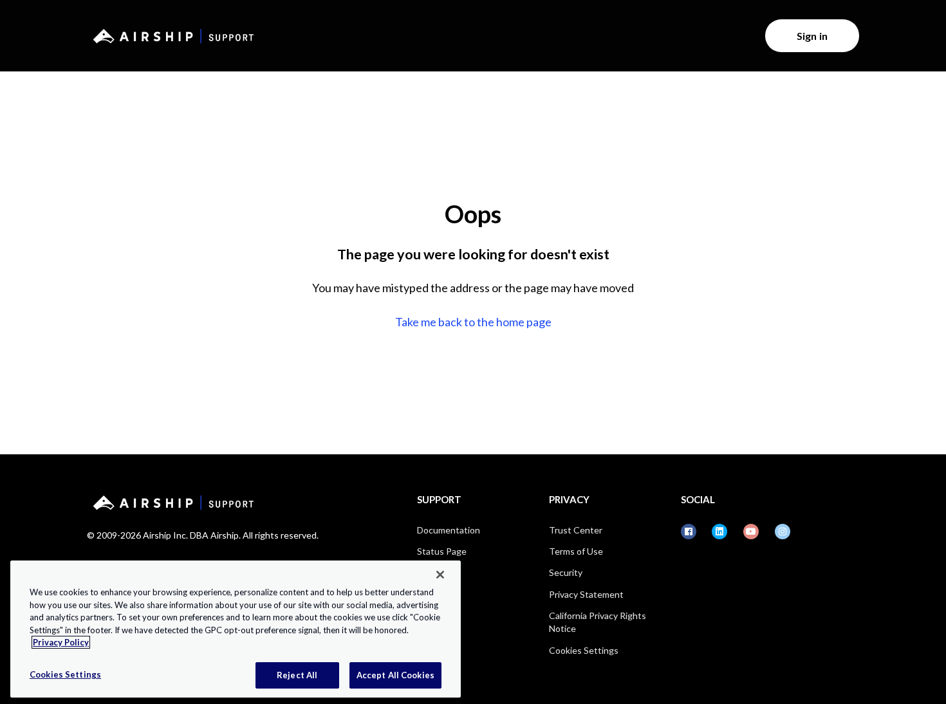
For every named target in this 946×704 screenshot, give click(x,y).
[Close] (440, 574)
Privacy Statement (586, 594)
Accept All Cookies (395, 674)
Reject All (297, 674)
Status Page (442, 551)
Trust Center (575, 529)
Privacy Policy (61, 642)
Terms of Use (576, 551)
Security (565, 572)
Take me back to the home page (473, 322)
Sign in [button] (812, 36)
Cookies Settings (583, 650)
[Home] (171, 36)
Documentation (448, 529)
